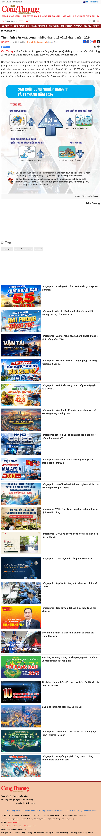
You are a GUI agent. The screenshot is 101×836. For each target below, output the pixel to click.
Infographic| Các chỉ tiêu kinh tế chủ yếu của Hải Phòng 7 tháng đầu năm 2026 (67, 313)
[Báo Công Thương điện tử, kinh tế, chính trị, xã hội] (21, 9)
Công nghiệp (66, 26)
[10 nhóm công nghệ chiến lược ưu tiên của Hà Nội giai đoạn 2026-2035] (21, 692)
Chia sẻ (6, 47)
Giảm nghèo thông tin (84, 16)
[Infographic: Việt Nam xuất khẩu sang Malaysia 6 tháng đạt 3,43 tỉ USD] (21, 469)
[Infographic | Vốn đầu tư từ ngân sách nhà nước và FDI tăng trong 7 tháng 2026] (21, 420)
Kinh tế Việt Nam (30, 16)
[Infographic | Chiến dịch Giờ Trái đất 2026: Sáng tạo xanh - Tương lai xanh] (21, 741)
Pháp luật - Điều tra (82, 26)
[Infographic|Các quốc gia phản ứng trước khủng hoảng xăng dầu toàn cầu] (21, 766)
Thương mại (54, 26)
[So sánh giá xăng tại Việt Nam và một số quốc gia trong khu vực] (21, 642)
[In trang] (98, 47)
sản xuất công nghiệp (23, 249)
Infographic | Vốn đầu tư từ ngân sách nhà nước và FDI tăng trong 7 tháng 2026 (69, 412)
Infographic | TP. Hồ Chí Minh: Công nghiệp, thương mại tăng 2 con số (69, 362)
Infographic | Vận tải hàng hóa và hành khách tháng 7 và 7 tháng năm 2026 (70, 337)
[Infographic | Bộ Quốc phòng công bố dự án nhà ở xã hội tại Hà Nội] (21, 543)
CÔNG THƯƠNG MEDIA (11, 16)
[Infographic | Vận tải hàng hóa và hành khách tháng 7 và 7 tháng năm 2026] (21, 345)
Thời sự (8, 26)
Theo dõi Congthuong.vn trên (37, 42)
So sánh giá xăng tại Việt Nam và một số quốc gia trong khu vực (68, 634)
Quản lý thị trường (38, 26)
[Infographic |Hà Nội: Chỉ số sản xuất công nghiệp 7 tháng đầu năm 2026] (21, 444)
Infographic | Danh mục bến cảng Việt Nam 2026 (67, 558)
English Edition (92, 2)
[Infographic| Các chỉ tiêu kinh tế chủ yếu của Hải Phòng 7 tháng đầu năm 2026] (21, 321)
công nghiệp (7, 249)
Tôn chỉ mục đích (72, 811)
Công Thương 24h (21, 26)
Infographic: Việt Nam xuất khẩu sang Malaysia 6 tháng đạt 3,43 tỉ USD (67, 461)
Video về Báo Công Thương (34, 811)
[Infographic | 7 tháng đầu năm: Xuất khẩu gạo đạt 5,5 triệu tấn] (21, 296)
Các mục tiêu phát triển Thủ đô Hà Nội (62, 707)
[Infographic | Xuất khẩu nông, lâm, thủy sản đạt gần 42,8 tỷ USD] (21, 395)
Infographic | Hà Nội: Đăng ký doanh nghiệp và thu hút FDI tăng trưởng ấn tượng (70, 486)
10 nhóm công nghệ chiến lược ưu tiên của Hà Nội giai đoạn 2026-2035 (71, 684)
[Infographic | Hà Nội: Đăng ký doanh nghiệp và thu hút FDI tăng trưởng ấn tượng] (21, 494)
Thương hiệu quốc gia (50, 16)
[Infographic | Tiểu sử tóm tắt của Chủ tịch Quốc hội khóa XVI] (21, 617)
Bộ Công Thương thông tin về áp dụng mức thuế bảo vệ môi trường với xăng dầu (70, 659)
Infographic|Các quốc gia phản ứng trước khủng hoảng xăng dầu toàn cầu (67, 758)
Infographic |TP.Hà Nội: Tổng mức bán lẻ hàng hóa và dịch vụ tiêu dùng (70, 511)
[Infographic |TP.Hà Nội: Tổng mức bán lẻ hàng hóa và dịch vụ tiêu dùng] (21, 518)
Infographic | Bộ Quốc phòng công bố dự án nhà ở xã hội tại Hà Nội (70, 535)
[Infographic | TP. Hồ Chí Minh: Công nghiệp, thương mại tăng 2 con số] (21, 370)
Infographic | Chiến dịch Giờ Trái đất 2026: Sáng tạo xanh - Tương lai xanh (69, 733)
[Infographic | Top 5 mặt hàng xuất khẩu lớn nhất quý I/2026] (21, 593)
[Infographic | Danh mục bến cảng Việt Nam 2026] (21, 568)
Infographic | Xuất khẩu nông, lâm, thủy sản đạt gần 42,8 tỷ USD (69, 387)
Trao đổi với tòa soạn (55, 811)
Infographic (8, 30)
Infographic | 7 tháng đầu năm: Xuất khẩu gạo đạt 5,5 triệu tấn (70, 288)
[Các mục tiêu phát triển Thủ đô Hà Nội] (21, 716)
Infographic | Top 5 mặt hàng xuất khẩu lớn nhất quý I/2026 (69, 585)
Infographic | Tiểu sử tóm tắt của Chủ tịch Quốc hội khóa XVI (69, 610)
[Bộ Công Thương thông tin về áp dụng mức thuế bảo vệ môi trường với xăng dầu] (21, 667)
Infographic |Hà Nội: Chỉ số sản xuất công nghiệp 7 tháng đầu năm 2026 (69, 436)
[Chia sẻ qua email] (95, 46)
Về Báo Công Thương (13, 811)
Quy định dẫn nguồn (89, 811)
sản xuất (38, 249)
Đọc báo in (67, 16)
